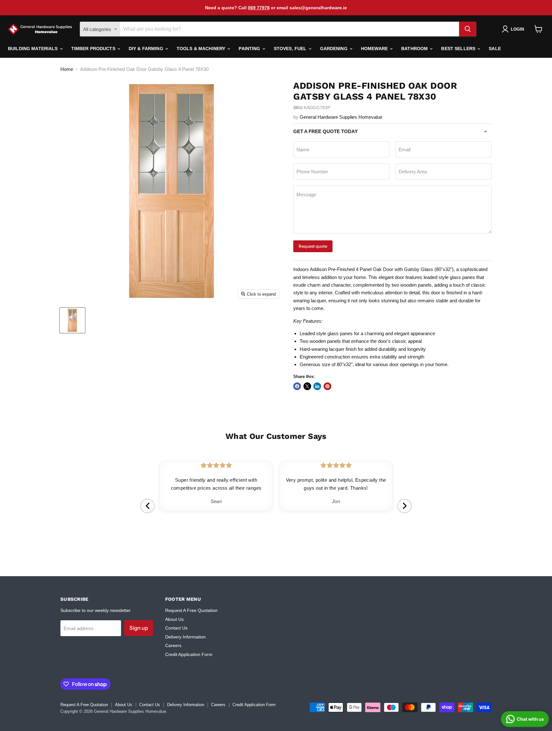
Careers (173, 645)
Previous (147, 506)
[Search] (467, 29)
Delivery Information (185, 636)
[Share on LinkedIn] (317, 386)
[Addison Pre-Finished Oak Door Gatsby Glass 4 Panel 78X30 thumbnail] (72, 320)
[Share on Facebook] (297, 386)
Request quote (313, 246)
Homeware (375, 48)
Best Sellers (459, 48)
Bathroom (415, 48)
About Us (174, 619)
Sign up (138, 628)
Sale (495, 48)
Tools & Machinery (202, 48)
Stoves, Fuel (291, 48)
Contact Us (176, 627)
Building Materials (33, 48)
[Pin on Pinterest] (327, 386)
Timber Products (94, 48)
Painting (250, 48)
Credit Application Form (188, 654)
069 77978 (259, 7)
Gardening (334, 48)
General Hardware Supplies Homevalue (341, 117)
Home (66, 69)
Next (404, 506)
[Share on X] (307, 386)
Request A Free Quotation (191, 610)
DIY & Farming (147, 48)
